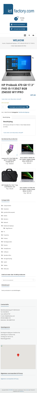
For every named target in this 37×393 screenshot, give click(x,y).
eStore (27, 389)
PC (4, 231)
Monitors (6, 219)
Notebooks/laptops (11, 43)
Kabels (5, 215)
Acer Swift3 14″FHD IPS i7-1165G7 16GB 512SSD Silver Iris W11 (27, 189)
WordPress (22, 391)
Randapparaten (8, 242)
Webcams (6, 268)
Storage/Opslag (8, 258)
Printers (6, 238)
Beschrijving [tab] (6, 117)
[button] (32, 57)
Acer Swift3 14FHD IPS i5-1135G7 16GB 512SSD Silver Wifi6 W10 (27, 159)
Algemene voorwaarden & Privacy (9, 379)
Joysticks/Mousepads (9, 212)
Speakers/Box (7, 255)
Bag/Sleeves (9, 228)
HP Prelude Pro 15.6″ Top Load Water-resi (10, 186)
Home (3, 43)
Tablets (5, 265)
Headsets (6, 209)
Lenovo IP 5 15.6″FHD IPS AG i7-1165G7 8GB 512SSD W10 (10, 160)
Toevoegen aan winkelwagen (17, 107)
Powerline (6, 235)
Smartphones (7, 248)
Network (6, 222)
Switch (5, 262)
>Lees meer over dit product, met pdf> (11, 99)
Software (6, 252)
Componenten (7, 205)
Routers (6, 245)
